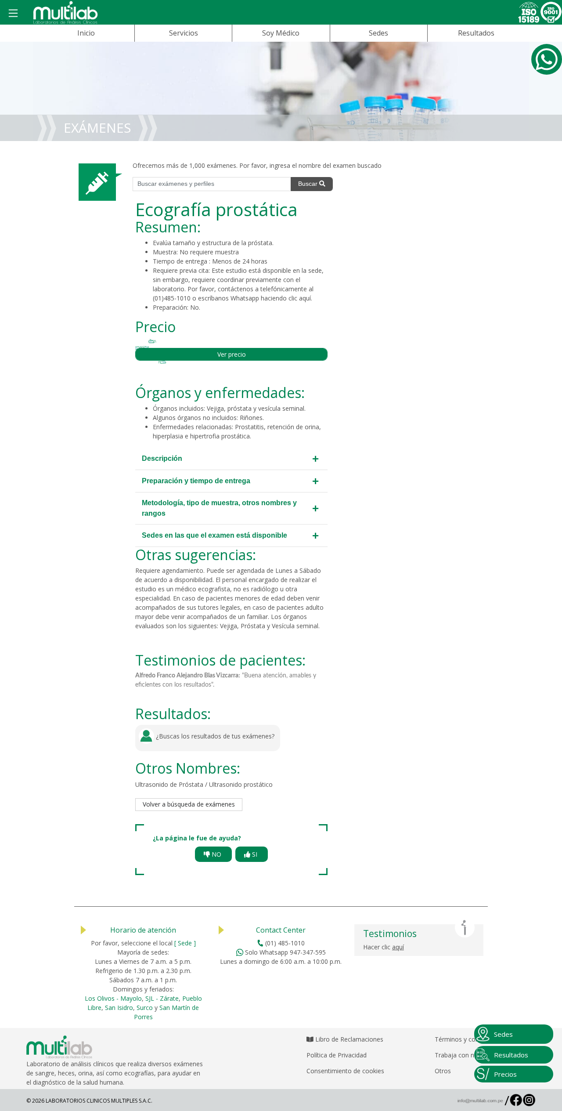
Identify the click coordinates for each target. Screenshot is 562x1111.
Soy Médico (280, 33)
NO (216, 854)
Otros (443, 1071)
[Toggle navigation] (13, 13)
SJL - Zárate (162, 998)
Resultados (476, 33)
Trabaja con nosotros (466, 1055)
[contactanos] (546, 59)
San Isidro (119, 1007)
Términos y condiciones (468, 1039)
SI (254, 854)
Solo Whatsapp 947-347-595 (284, 952)
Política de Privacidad (336, 1055)
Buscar (308, 183)
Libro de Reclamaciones (348, 1039)
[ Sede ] (185, 943)
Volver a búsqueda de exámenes (189, 804)
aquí (305, 298)
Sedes (378, 33)
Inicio (86, 33)
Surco (145, 1007)
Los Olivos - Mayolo (113, 998)
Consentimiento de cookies (345, 1071)
